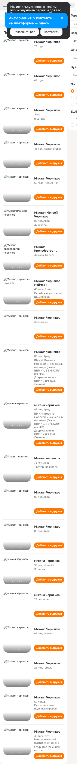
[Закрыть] (62, 18)
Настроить (51, 32)
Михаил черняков (47, 458)
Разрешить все (24, 32)
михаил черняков (47, 405)
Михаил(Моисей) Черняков (46, 214)
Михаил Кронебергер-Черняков (44, 250)
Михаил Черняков (47, 42)
